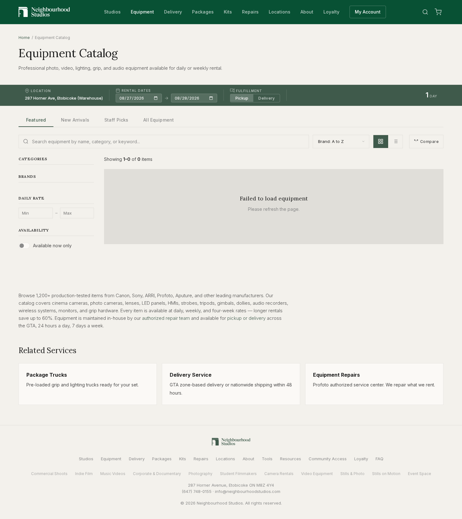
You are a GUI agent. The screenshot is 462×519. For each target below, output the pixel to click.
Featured (36, 120)
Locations (279, 11)
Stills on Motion (386, 473)
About (306, 11)
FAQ (379, 458)
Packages (203, 11)
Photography (200, 473)
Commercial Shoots (49, 473)
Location (41, 91)
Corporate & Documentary (157, 473)
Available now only (52, 245)
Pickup (241, 98)
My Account (368, 11)
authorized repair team (166, 318)
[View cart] (438, 12)
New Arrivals (75, 120)
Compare (429, 141)
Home (24, 37)
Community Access (328, 458)
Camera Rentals (279, 473)
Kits (228, 11)
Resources (290, 458)
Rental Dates (136, 90)
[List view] (395, 141)
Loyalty (331, 11)
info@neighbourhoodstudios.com (247, 491)
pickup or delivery (246, 318)
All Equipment (158, 120)
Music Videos (112, 473)
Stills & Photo (352, 473)
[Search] (425, 12)
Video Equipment (317, 473)
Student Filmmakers (238, 473)
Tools (267, 458)
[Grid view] (380, 141)
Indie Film (84, 473)
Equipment (142, 11)
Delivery (173, 11)
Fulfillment (249, 90)
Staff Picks (116, 120)
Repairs (250, 11)
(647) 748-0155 (197, 491)
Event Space (419, 473)
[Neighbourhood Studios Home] (44, 12)
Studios (112, 11)
